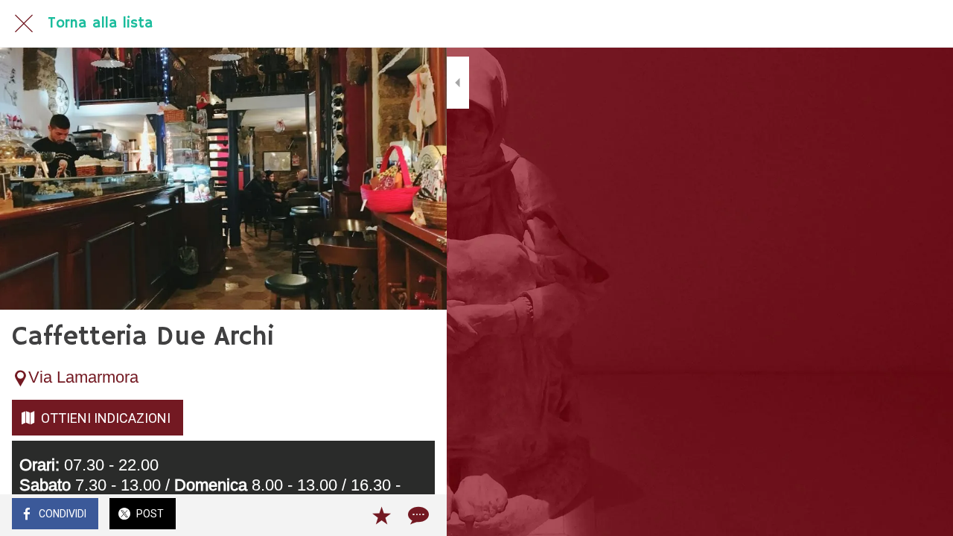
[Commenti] (417, 515)
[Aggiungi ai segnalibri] (381, 515)
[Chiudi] (24, 24)
